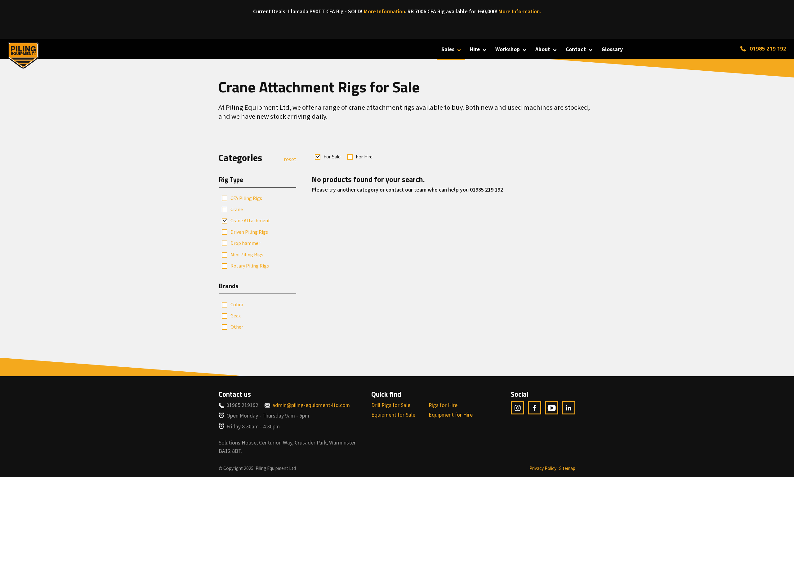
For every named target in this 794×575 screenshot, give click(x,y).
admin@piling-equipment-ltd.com (311, 405)
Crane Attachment (250, 220)
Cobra (236, 304)
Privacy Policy (542, 468)
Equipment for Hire (451, 414)
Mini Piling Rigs (246, 254)
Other (236, 327)
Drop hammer (245, 243)
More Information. (519, 11)
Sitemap (567, 468)
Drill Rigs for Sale (390, 405)
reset (290, 159)
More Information (384, 11)
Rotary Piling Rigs (249, 266)
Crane (236, 209)
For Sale (332, 156)
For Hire (364, 156)
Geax (235, 315)
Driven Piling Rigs (249, 232)
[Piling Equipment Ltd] (23, 54)
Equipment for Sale (393, 414)
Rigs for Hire (443, 405)
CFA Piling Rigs (246, 198)
